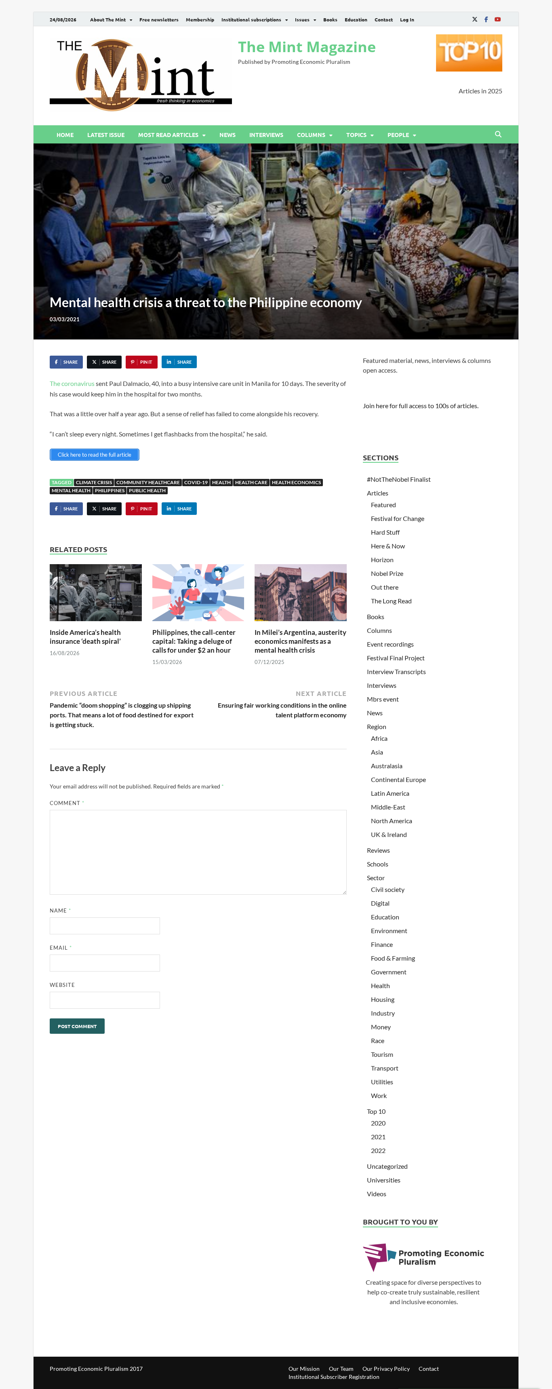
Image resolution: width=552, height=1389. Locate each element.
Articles (377, 493)
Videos (376, 1193)
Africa (379, 738)
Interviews (266, 134)
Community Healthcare (148, 482)
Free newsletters (159, 19)
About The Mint (108, 19)
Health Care (251, 482)
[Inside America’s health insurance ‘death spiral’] (96, 595)
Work (379, 1095)
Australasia (386, 765)
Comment (67, 803)
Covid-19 (196, 482)
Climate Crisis (94, 482)
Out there (384, 587)
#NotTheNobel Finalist (399, 479)
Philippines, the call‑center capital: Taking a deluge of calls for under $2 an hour (194, 641)
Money (381, 1027)
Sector (376, 877)
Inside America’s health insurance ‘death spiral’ (85, 636)
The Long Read (391, 601)
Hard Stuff (385, 532)
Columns (311, 134)
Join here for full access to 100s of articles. (420, 405)
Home (65, 134)
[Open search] (498, 134)
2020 (378, 1123)
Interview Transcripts (396, 671)
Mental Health (71, 490)
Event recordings (390, 644)
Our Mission (304, 1368)
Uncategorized (387, 1166)
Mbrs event (383, 699)
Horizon (382, 559)
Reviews (378, 850)
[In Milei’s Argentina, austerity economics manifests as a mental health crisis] (301, 595)
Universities (383, 1180)
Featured (383, 504)
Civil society (388, 889)
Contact (384, 19)
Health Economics (296, 482)
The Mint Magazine (307, 47)
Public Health (147, 490)
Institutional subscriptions (251, 19)
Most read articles (168, 134)
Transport (384, 1068)
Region (376, 726)
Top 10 (376, 1111)
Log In (407, 19)
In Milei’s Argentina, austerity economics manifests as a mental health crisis (300, 641)
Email (61, 947)
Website (62, 985)
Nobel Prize (387, 573)
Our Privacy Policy (386, 1368)
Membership (200, 19)
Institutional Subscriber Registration (334, 1376)
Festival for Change (397, 518)
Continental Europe (398, 779)
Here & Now (388, 546)
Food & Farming (393, 958)
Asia (377, 752)
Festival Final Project (396, 658)
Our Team (341, 1368)
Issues (302, 19)
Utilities (382, 1081)
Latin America (390, 793)
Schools (377, 864)
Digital (380, 903)
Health (221, 482)
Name (60, 910)
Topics (356, 134)
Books (330, 19)
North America (391, 820)
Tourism (382, 1054)
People (398, 134)
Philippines (109, 490)
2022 (378, 1150)
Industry (383, 1013)
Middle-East (388, 807)
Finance (382, 944)
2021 (378, 1136)
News (227, 134)
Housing (382, 999)
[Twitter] (475, 19)
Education (356, 19)
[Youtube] (497, 19)
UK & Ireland (389, 834)
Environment (389, 930)
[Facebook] (486, 19)
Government (389, 972)
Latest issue (105, 134)
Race (377, 1040)
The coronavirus (72, 383)
